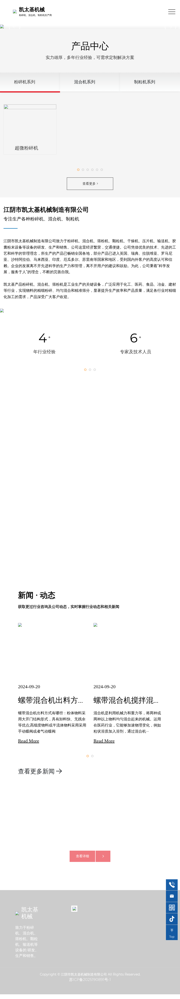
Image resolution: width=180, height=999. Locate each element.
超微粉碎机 (26, 148)
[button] (12, 26)
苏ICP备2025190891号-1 (90, 979)
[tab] (30, 82)
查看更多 (89, 183)
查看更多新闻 (36, 771)
